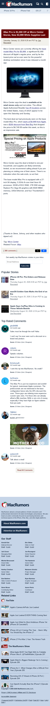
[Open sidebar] (47, 4)
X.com (8, 547)
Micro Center (13, 242)
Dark (3, 702)
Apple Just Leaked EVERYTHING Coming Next (28, 615)
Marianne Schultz (31, 569)
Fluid (30, 700)
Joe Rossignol (15, 314)
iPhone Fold (25, 11)
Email (3, 547)
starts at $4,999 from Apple (34, 122)
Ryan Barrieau (30, 578)
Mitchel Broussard (7, 560)
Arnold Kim (5, 542)
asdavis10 (14, 454)
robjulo (13, 348)
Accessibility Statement (8, 696)
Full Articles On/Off (21, 700)
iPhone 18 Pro (9, 11)
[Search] (43, 4)
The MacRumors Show (19, 646)
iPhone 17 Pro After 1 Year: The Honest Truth (27, 639)
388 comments (10, 251)
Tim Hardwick (30, 560)
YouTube (10, 600)
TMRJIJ (13, 412)
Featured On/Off (7, 700)
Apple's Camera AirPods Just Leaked (24, 607)
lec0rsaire (14, 378)
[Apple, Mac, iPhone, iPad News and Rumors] (19, 7)
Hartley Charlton (7, 569)
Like (23, 342)
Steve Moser (5, 587)
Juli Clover (5, 551)
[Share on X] (37, 250)
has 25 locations (32, 108)
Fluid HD (36, 700)
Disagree (28, 342)
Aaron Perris (29, 587)
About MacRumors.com (14, 523)
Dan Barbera (5, 578)
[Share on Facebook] (44, 250)
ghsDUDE (14, 326)
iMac (19, 244)
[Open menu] (3, 4)
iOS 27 (38, 11)
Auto (42, 700)
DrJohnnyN (14, 363)
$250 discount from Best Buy (21, 124)
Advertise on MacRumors (15, 531)
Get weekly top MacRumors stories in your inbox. (25, 257)
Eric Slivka (28, 542)
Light (46, 700)
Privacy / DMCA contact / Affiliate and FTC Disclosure (18, 692)
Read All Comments (25, 470)
